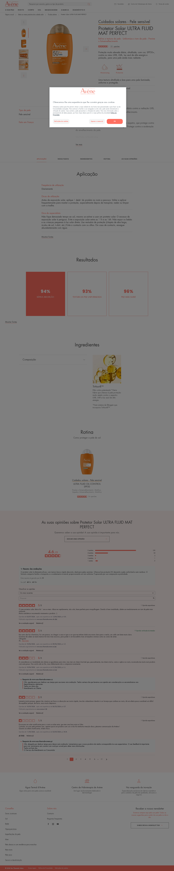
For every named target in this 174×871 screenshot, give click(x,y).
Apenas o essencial (97, 121)
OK (115, 121)
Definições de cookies (61, 121)
